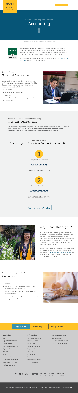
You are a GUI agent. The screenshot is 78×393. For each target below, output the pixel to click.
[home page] (35, 374)
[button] (61, 5)
